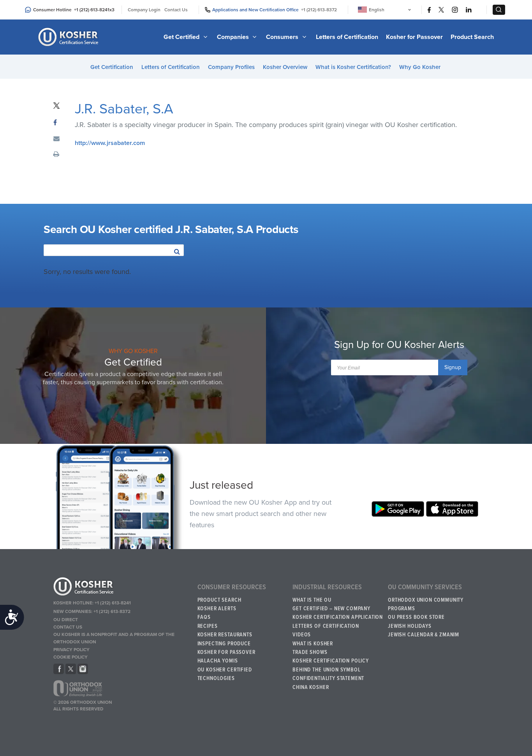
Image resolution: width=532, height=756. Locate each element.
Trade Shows (309, 652)
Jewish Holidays (410, 626)
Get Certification (111, 67)
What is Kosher (312, 643)
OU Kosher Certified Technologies (224, 674)
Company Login (144, 9)
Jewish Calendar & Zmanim (423, 634)
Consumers (283, 37)
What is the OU (311, 600)
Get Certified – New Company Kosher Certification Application (337, 613)
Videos (301, 634)
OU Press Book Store (416, 617)
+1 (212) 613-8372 (319, 9)
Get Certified (182, 37)
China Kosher (310, 687)
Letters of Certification (347, 37)
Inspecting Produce (224, 643)
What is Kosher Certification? (353, 67)
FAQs (204, 617)
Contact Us (176, 9)
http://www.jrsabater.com (110, 143)
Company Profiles (231, 67)
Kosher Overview (285, 67)
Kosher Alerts (216, 608)
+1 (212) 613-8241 (91, 9)
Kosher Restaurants (224, 634)
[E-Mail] (56, 139)
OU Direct (65, 619)
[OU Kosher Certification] (69, 37)
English (376, 9)
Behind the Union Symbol (326, 669)
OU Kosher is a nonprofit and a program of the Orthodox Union (113, 638)
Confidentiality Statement (328, 678)
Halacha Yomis (217, 660)
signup (452, 367)
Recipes (207, 626)
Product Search (472, 37)
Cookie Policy (70, 657)
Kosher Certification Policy (330, 660)
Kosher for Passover (414, 37)
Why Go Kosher (419, 67)
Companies (233, 37)
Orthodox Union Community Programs (425, 604)
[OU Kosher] (122, 588)
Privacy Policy (71, 649)
